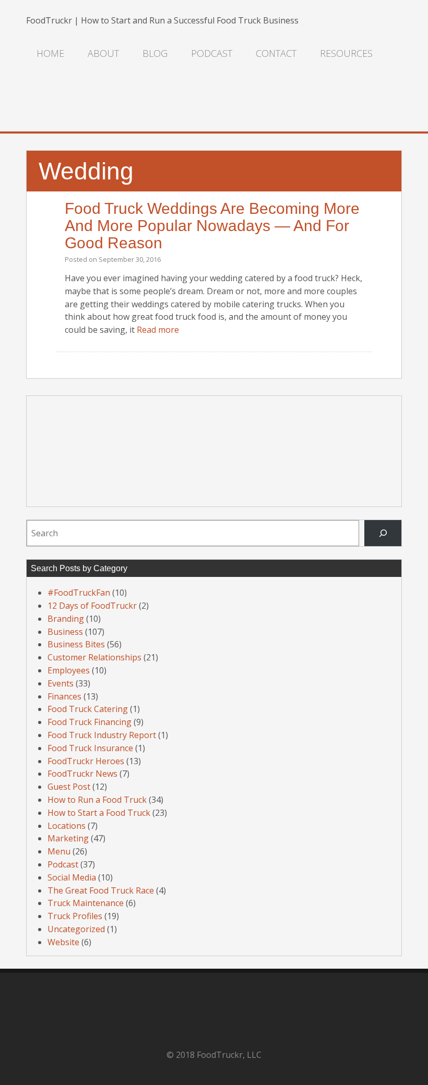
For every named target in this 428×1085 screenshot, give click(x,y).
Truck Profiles (74, 916)
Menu (58, 851)
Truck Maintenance (85, 903)
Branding (65, 618)
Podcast (211, 53)
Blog (155, 53)
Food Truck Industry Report (101, 735)
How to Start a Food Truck (98, 812)
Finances (64, 696)
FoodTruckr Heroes (85, 761)
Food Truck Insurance (90, 748)
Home (50, 53)
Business (65, 631)
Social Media (71, 877)
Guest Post (68, 786)
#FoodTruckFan (78, 592)
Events (60, 683)
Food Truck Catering (87, 709)
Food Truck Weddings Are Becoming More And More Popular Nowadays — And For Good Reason (212, 225)
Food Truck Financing (89, 722)
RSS (36, 105)
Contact (276, 53)
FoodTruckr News (82, 773)
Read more (158, 329)
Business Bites (76, 644)
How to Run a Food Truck (97, 799)
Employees (68, 670)
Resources (346, 53)
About (103, 53)
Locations (66, 825)
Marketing (68, 838)
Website (63, 942)
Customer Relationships (94, 657)
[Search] (382, 533)
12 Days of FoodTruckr (92, 605)
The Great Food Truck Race (100, 890)
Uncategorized (76, 929)
